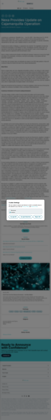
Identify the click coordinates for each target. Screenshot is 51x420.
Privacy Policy (25, 206)
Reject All (37, 217)
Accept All (13, 217)
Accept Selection (26, 217)
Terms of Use (34, 206)
